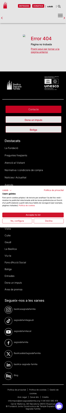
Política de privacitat (54, 190)
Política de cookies (27, 205)
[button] (7, 190)
